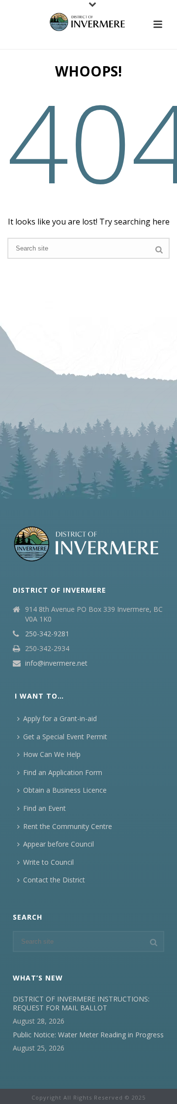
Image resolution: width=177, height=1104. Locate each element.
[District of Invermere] (88, 22)
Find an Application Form (62, 772)
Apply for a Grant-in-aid (60, 718)
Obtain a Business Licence (65, 790)
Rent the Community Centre (67, 826)
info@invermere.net (56, 663)
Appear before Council (58, 844)
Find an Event (44, 808)
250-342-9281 (47, 633)
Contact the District (54, 879)
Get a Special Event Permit (65, 736)
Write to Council (48, 862)
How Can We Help (52, 754)
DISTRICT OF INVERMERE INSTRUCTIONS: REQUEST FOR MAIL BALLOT (81, 1003)
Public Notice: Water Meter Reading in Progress (88, 1034)
